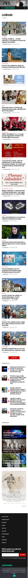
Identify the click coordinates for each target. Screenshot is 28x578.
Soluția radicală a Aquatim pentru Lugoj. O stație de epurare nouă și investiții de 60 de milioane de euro (18, 391)
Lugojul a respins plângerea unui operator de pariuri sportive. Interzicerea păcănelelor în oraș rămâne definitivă (18, 401)
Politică (4, 528)
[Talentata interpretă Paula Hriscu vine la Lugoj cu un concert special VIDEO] (14, 232)
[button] (3, 8)
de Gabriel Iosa (6, 437)
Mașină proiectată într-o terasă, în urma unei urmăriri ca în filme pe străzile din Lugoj (17, 369)
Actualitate (5, 132)
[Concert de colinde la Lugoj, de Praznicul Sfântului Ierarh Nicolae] (14, 55)
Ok (14, 575)
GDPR (15, 558)
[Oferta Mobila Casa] (14, 79)
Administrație (5, 519)
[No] (26, 572)
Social (3, 525)
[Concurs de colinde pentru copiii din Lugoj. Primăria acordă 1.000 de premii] (14, 312)
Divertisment (5, 63)
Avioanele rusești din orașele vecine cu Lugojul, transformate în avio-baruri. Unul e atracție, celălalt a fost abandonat (17, 412)
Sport (3, 536)
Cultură (4, 215)
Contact (4, 542)
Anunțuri (4, 539)
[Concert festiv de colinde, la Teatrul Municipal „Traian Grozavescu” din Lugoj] (14, 285)
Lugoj (3, 105)
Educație (11, 188)
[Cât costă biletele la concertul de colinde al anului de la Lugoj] (14, 207)
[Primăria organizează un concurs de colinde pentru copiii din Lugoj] (14, 338)
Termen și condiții (22, 558)
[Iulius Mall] (14, 3)
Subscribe (22, 554)
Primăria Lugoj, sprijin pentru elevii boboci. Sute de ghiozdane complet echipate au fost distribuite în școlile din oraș (18, 379)
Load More (14, 357)
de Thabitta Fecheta (7, 465)
